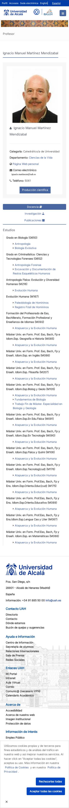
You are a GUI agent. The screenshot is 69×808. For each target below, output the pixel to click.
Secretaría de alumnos (20, 646)
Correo (10, 686)
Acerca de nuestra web (20, 714)
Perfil (4, 3)
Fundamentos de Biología (30, 399)
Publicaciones (33, 220)
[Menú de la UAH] (63, 13)
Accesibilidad (14, 710)
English (44, 3)
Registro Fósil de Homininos (32, 307)
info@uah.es (53, 600)
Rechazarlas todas (50, 781)
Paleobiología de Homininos (31, 302)
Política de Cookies (17, 767)
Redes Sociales (15, 659)
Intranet (11, 678)
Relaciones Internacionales (22, 651)
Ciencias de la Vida (41, 157)
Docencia (33, 206)
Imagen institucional (18, 719)
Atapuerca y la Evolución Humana (36, 328)
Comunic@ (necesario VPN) (23, 691)
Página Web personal (26, 163)
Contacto (11, 618)
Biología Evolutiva (25, 248)
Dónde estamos (15, 623)
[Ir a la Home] (15, 11)
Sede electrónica (29, 3)
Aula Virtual (13, 682)
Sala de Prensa (15, 655)
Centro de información (19, 642)
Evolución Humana (26, 290)
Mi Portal (11, 673)
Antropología (22, 243)
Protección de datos (18, 723)
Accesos (13, 3)
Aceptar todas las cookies (46, 791)
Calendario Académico (20, 695)
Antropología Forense (28, 265)
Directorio (12, 614)
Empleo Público (15, 737)
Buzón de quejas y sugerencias (25, 627)
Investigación (33, 213)
